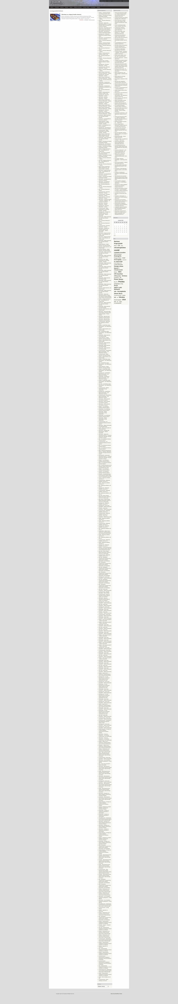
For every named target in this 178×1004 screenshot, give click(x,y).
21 (122, 230)
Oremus (124, 276)
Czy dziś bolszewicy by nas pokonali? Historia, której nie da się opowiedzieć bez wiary (121, 146)
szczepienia (121, 291)
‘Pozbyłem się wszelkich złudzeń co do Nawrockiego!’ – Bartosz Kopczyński (121, 61)
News (71, 7)
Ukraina (122, 297)
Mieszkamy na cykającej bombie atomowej (71, 14)
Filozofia (57, 7)
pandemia (116, 277)
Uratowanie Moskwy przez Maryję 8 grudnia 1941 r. (105, 35)
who (117, 301)
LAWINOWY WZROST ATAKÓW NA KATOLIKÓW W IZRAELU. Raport (121, 208)
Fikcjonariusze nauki (119, 92)
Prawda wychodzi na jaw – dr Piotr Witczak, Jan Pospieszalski (104, 150)
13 (120, 228)
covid (116, 250)
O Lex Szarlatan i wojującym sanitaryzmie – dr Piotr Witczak (105, 761)
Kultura (61, 7)
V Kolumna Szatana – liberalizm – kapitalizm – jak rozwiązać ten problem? (121, 52)
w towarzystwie (117, 303)
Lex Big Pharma (118, 192)
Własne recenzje (77, 7)
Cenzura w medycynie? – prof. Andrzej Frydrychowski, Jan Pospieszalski (120, 151)
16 (126, 228)
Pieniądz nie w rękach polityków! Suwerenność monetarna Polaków (121, 185)
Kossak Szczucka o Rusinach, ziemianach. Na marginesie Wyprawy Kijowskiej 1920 (120, 129)
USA (124, 300)
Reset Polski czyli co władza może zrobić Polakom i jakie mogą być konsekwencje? (120, 21)
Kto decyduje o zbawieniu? (120, 78)
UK (117, 297)
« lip (114, 235)
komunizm (124, 259)
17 (114, 230)
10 (114, 228)
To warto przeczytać (117, 295)
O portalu (93, 7)
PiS (120, 277)
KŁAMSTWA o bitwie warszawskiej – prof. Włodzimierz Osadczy (121, 95)
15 (124, 228)
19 (118, 230)
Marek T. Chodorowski (118, 269)
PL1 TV (115, 281)
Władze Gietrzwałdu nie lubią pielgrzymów (104, 389)
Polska (121, 282)
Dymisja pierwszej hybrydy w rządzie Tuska (104, 62)
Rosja (116, 285)
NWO (119, 272)
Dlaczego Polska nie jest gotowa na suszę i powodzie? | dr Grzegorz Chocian (121, 46)
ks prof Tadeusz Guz (118, 263)
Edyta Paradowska (118, 254)
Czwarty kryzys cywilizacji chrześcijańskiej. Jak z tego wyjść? (120, 28)
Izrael (123, 257)
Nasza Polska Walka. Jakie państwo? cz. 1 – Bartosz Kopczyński (120, 32)
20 (120, 230)
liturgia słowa (118, 266)
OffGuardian (117, 276)
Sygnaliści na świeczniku (119, 193)
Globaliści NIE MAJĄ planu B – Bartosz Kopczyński (104, 431)
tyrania (123, 295)
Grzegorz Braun (117, 257)
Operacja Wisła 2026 (119, 37)
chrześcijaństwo (120, 247)
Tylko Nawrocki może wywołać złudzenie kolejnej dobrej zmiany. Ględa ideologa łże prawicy (121, 177)
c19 (119, 245)
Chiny (122, 245)
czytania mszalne (120, 252)
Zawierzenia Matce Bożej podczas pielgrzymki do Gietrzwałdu (119, 142)
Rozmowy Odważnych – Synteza (121, 57)
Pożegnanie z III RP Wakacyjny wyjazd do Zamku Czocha (105, 721)
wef (115, 301)
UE (115, 297)
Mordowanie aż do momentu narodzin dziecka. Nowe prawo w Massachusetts (121, 201)
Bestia (115, 245)
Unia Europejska (117, 299)
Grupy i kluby (86, 7)
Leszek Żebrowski (118, 264)
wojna (120, 301)
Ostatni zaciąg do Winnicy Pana (121, 90)
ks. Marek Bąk (118, 261)
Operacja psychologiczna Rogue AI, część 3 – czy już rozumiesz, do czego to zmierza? (121, 189)
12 (118, 228)
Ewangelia (117, 256)
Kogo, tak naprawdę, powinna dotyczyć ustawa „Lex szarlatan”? (104, 595)
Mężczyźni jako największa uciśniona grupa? (104, 322)
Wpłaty (98, 7)
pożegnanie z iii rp (118, 283)
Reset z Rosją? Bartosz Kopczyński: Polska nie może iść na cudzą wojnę (121, 125)
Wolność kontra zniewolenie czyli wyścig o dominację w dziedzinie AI (121, 85)
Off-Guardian (118, 274)
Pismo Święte (118, 279)
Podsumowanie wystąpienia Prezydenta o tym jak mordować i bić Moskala (121, 204)
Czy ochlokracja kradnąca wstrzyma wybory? (105, 422)
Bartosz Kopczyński (118, 242)
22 (124, 230)
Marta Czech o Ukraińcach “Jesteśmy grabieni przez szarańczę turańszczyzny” (120, 155)
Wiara (52, 7)
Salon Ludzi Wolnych (118, 288)
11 (116, 228)
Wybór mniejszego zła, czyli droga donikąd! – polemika (105, 116)
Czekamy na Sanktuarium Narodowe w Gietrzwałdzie (104, 811)
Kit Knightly (118, 259)
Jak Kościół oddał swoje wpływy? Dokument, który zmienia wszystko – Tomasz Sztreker (121, 109)
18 (116, 230)
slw (115, 291)
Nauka (66, 7)
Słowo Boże (118, 293)
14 (122, 228)
